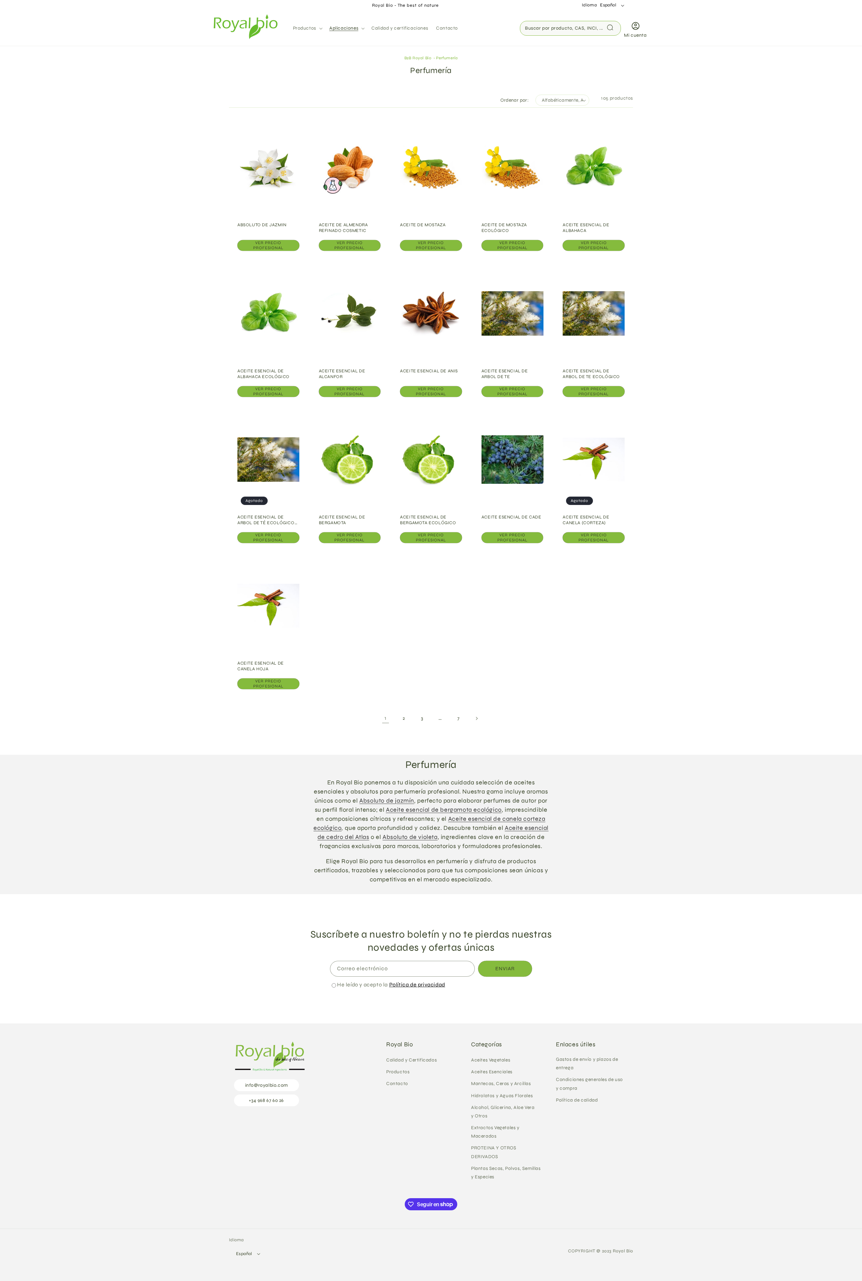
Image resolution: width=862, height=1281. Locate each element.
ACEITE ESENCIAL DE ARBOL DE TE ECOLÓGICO (591, 373)
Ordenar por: (514, 100)
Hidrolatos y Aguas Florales (502, 1096)
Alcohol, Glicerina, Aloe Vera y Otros (502, 1112)
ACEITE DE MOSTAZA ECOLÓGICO (504, 227)
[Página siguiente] (476, 718)
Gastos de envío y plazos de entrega (587, 1063)
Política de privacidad (417, 984)
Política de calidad (577, 1100)
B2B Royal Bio (418, 58)
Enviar (505, 969)
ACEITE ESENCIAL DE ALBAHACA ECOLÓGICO (263, 373)
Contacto (397, 1084)
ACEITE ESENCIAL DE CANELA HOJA (260, 666)
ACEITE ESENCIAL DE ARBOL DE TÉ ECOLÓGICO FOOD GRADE (266, 520)
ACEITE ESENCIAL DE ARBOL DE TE (505, 373)
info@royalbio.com (266, 1085)
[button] (307, 28)
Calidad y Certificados (411, 1060)
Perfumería (447, 58)
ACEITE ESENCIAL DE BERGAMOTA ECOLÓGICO (428, 520)
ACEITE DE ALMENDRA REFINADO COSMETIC (343, 227)
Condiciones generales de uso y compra (589, 1084)
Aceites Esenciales (491, 1072)
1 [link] (386, 718)
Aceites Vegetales (490, 1060)
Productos (397, 1072)
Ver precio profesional (268, 245)
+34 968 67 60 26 (266, 1100)
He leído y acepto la (391, 984)
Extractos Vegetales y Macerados (495, 1132)
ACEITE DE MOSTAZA (422, 225)
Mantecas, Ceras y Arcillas (501, 1084)
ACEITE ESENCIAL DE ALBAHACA (586, 227)
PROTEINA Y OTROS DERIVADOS (494, 1152)
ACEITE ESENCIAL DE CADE (511, 517)
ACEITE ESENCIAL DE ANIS (429, 371)
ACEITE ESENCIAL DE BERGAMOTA (342, 520)
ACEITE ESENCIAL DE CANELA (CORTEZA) (586, 520)
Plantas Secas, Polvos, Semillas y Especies (506, 1173)
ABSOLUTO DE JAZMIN (262, 225)
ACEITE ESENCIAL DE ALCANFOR (342, 373)
